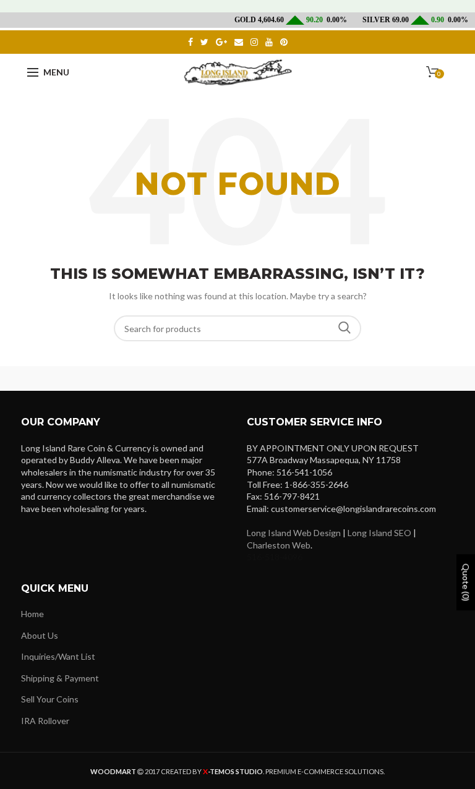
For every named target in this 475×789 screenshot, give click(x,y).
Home (32, 613)
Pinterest (283, 42)
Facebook (190, 42)
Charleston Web (278, 545)
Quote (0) (466, 583)
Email (239, 42)
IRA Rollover (45, 720)
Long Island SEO (379, 532)
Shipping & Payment (60, 678)
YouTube (269, 42)
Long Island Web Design (294, 532)
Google (221, 42)
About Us (39, 635)
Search (344, 328)
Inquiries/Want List (58, 656)
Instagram (254, 42)
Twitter (204, 42)
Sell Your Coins (50, 699)
